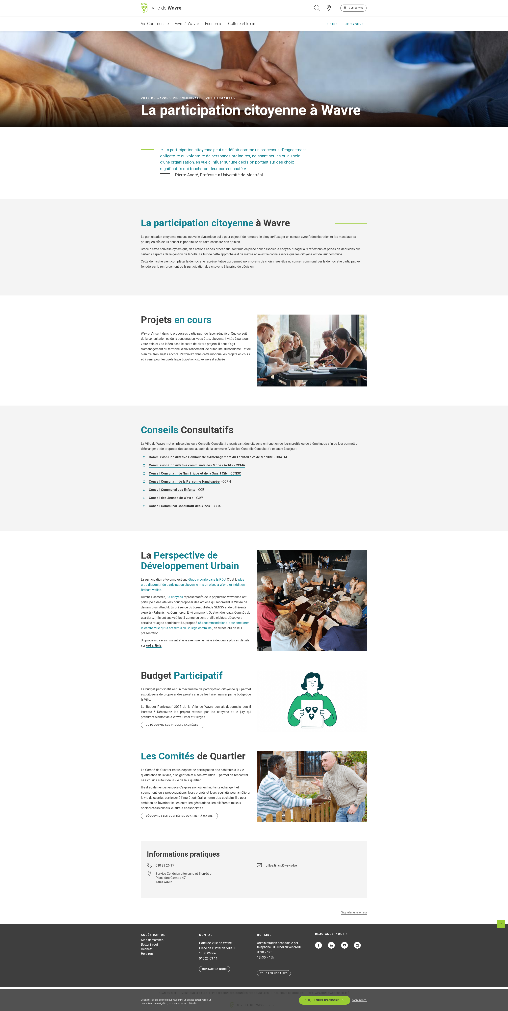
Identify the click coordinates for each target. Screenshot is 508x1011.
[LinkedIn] (331, 945)
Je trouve (354, 24)
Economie (213, 23)
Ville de (166, 8)
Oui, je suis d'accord (322, 1000)
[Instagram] (357, 945)
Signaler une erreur (354, 912)
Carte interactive (329, 8)
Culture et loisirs (242, 23)
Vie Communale (155, 23)
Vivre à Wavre (187, 23)
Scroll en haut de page (501, 924)
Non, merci (359, 1000)
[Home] (144, 8)
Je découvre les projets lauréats (172, 724)
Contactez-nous (214, 969)
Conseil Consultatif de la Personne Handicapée (184, 481)
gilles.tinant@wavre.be (281, 865)
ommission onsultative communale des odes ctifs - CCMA (197, 465)
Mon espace (356, 8)
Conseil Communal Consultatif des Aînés (180, 506)
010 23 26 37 (165, 865)
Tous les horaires (274, 973)
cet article (154, 645)
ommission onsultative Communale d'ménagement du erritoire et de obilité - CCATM (218, 457)
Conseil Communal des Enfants (172, 490)
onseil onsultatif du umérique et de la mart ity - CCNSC (195, 473)
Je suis (331, 24)
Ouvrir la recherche (317, 8)
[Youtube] (344, 945)
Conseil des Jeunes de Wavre (171, 498)
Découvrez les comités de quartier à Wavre (179, 815)
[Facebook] (318, 945)
